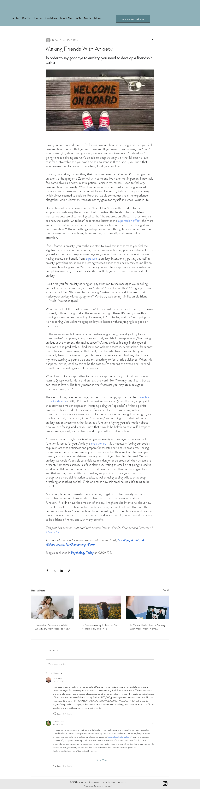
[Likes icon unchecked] (55, 714)
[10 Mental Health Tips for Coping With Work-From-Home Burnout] (147, 607)
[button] (50, 18)
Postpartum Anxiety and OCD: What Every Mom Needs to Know (52, 627)
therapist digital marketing (114, 782)
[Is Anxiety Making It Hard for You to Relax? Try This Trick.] (100, 607)
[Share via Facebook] (47, 570)
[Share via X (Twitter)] (54, 570)
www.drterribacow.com (89, 782)
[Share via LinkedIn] (61, 570)
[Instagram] (165, 783)
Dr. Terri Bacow (20, 18)
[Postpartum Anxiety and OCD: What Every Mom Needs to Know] (52, 607)
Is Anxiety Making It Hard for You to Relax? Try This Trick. (100, 627)
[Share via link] (68, 570)
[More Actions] (152, 680)
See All (166, 590)
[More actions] (152, 40)
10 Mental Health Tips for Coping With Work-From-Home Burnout (147, 627)
